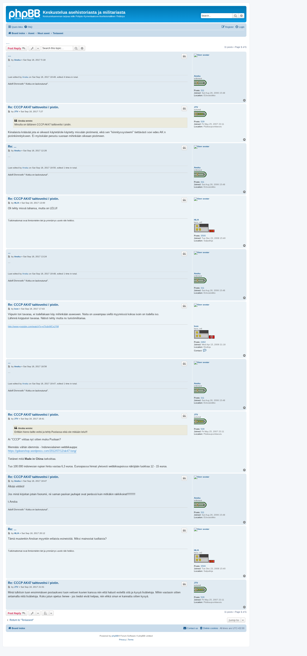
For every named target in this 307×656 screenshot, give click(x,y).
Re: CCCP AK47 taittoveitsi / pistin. (33, 107)
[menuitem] (28, 26)
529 (202, 121)
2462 (203, 342)
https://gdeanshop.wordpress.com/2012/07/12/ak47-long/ (42, 450)
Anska (197, 76)
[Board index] (25, 13)
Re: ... (12, 146)
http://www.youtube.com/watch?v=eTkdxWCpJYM (33, 326)
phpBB (115, 636)
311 (202, 90)
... (8, 42)
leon (196, 326)
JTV (196, 107)
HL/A (196, 220)
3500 (203, 235)
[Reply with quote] (184, 56)
